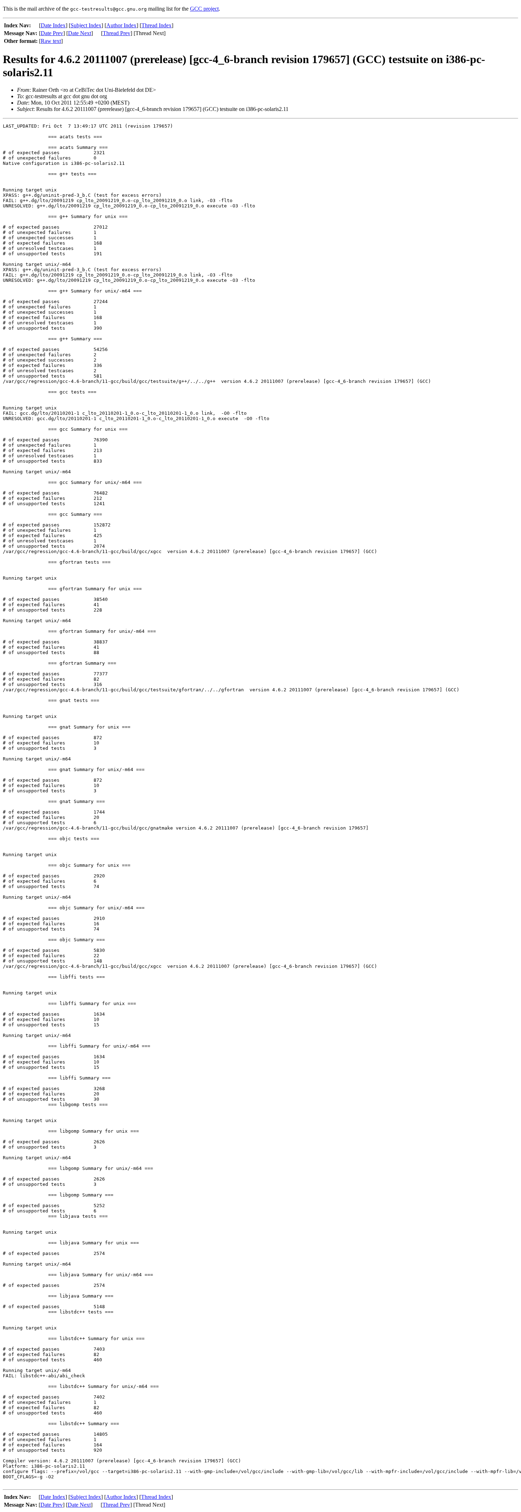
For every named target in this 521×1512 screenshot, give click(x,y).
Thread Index (156, 25)
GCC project (204, 9)
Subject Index (86, 25)
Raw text (51, 41)
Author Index (121, 25)
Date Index (53, 25)
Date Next (79, 33)
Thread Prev (116, 33)
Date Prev (52, 33)
